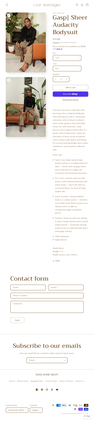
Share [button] (57, 260)
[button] (6, 4)
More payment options (71, 100)
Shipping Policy (37, 381)
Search (12, 381)
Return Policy (22, 381)
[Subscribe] (64, 360)
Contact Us (79, 381)
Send (17, 320)
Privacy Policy (51, 381)
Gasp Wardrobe (71, 413)
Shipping (56, 42)
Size (54, 53)
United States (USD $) (16, 410)
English (35, 410)
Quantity (56, 74)
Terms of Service (66, 381)
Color (55, 64)
